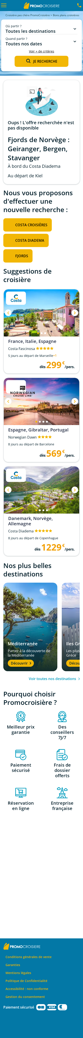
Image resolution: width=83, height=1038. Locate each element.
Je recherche (45, 61)
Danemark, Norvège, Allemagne (30, 521)
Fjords (21, 255)
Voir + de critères (41, 51)
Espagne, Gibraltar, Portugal (38, 430)
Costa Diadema (29, 240)
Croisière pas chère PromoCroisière (28, 15)
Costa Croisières (31, 224)
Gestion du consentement (25, 997)
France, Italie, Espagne (32, 341)
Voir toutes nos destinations (52, 678)
